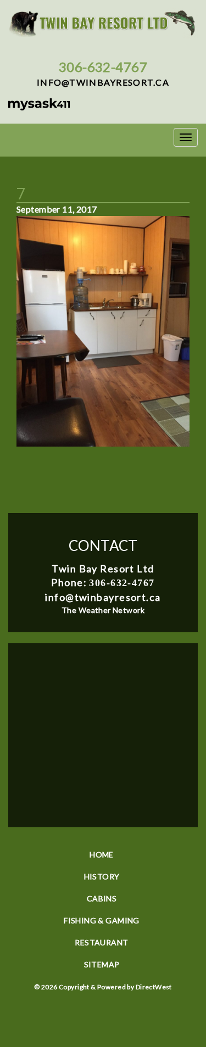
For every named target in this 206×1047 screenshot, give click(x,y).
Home (102, 854)
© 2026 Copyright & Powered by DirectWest (103, 987)
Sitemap (102, 964)
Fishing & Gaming (102, 920)
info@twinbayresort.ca (103, 82)
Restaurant (101, 942)
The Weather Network (103, 610)
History (102, 876)
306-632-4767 (103, 67)
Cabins (102, 898)
